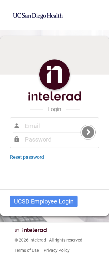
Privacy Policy (57, 250)
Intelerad (37, 240)
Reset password (27, 157)
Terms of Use (27, 250)
